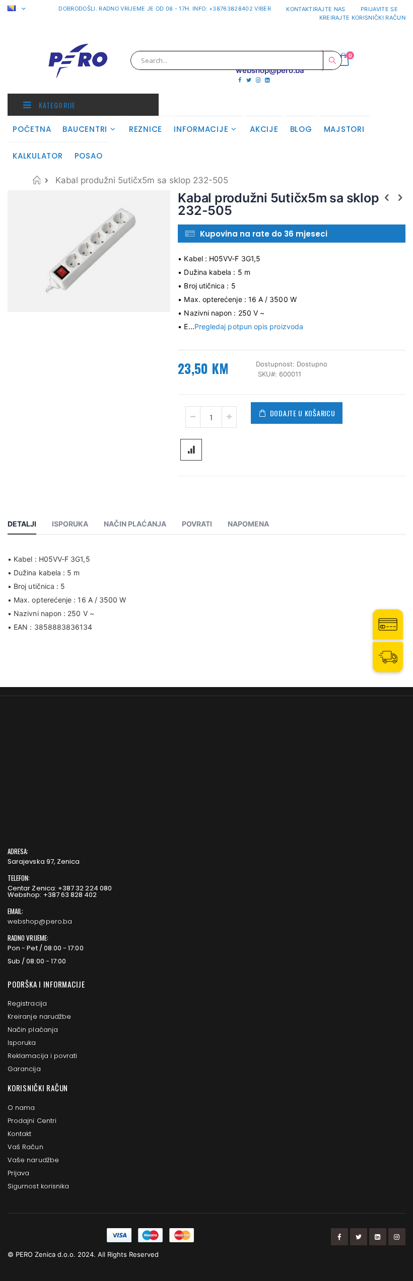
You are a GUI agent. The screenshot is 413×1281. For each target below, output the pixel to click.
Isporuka (22, 1042)
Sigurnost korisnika (38, 1186)
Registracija (27, 1003)
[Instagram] (258, 80)
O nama (21, 1107)
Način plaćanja (33, 1029)
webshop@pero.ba (40, 921)
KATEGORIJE (56, 105)
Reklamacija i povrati (42, 1056)
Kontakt (19, 1134)
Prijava (18, 1173)
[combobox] (236, 60)
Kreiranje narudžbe (39, 1016)
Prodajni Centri (32, 1120)
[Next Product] (399, 197)
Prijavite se (379, 9)
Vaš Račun (25, 1147)
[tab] (29, 525)
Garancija (24, 1069)
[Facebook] (239, 80)
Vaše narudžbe (33, 1160)
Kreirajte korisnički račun (362, 17)
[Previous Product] (386, 197)
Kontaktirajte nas (316, 9)
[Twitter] (248, 80)
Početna (36, 180)
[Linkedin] (267, 80)
